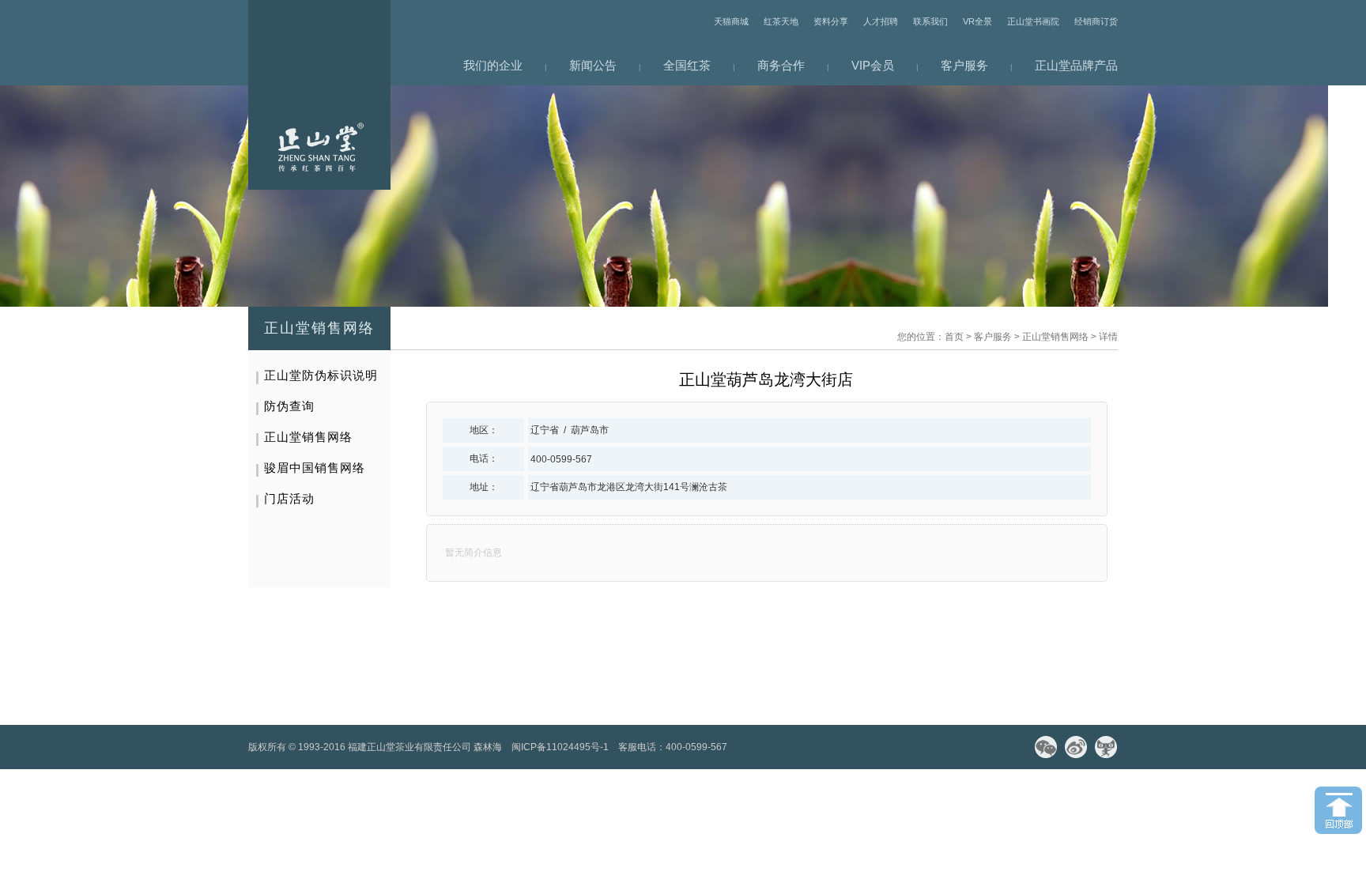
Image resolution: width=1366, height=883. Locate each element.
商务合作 (781, 65)
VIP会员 (872, 65)
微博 (1076, 747)
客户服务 (964, 65)
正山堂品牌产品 (1076, 65)
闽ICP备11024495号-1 (560, 747)
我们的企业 (493, 65)
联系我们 (930, 21)
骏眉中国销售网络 (314, 467)
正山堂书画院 (1033, 21)
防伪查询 (289, 406)
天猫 (1106, 747)
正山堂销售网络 (1055, 336)
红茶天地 (781, 21)
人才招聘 (880, 21)
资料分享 (830, 21)
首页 (954, 336)
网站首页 (319, 95)
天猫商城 (731, 21)
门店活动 (289, 498)
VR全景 (977, 21)
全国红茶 (687, 65)
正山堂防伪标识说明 (321, 375)
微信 (1046, 747)
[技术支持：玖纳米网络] (741, 747)
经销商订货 (1096, 21)
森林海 (488, 747)
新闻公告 (593, 65)
